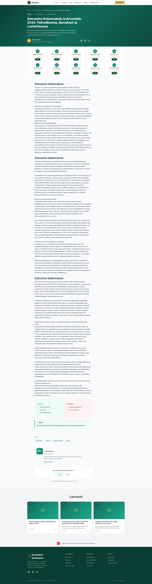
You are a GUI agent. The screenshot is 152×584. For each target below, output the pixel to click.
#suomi (68, 440)
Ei (68, 474)
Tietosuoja (114, 580)
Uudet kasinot (90, 563)
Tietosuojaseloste (112, 563)
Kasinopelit (68, 557)
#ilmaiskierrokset (58, 440)
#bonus (48, 440)
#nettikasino (39, 440)
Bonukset (64, 2)
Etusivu (29, 10)
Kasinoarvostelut (37, 10)
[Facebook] (28, 571)
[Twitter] (33, 571)
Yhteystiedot (120, 2)
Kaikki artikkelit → (49, 461)
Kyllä (60, 474)
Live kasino (89, 565)
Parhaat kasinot (94, 2)
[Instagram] (37, 571)
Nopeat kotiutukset (91, 560)
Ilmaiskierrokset (91, 557)
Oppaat (86, 2)
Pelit (71, 2)
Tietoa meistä (111, 557)
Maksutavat (77, 2)
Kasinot (57, 2)
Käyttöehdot (122, 580)
